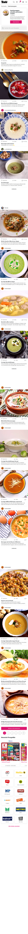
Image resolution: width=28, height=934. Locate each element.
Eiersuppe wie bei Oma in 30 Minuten (10, 542)
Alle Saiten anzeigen (14, 826)
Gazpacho (3, 63)
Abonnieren (16, 22)
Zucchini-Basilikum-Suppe (8, 281)
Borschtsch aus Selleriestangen (9, 103)
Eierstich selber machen (7, 322)
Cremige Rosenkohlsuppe (7, 362)
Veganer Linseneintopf (7, 600)
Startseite (3, 6)
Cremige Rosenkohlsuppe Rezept (9, 461)
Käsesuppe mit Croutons (7, 143)
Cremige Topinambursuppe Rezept (10, 641)
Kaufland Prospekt (6, 762)
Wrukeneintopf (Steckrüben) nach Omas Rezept (13, 681)
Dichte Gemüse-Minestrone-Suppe (10, 241)
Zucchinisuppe (5, 182)
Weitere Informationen (14, 728)
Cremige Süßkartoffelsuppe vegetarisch (11, 501)
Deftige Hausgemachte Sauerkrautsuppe (11, 721)
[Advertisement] (14, 197)
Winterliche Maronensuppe (8, 421)
